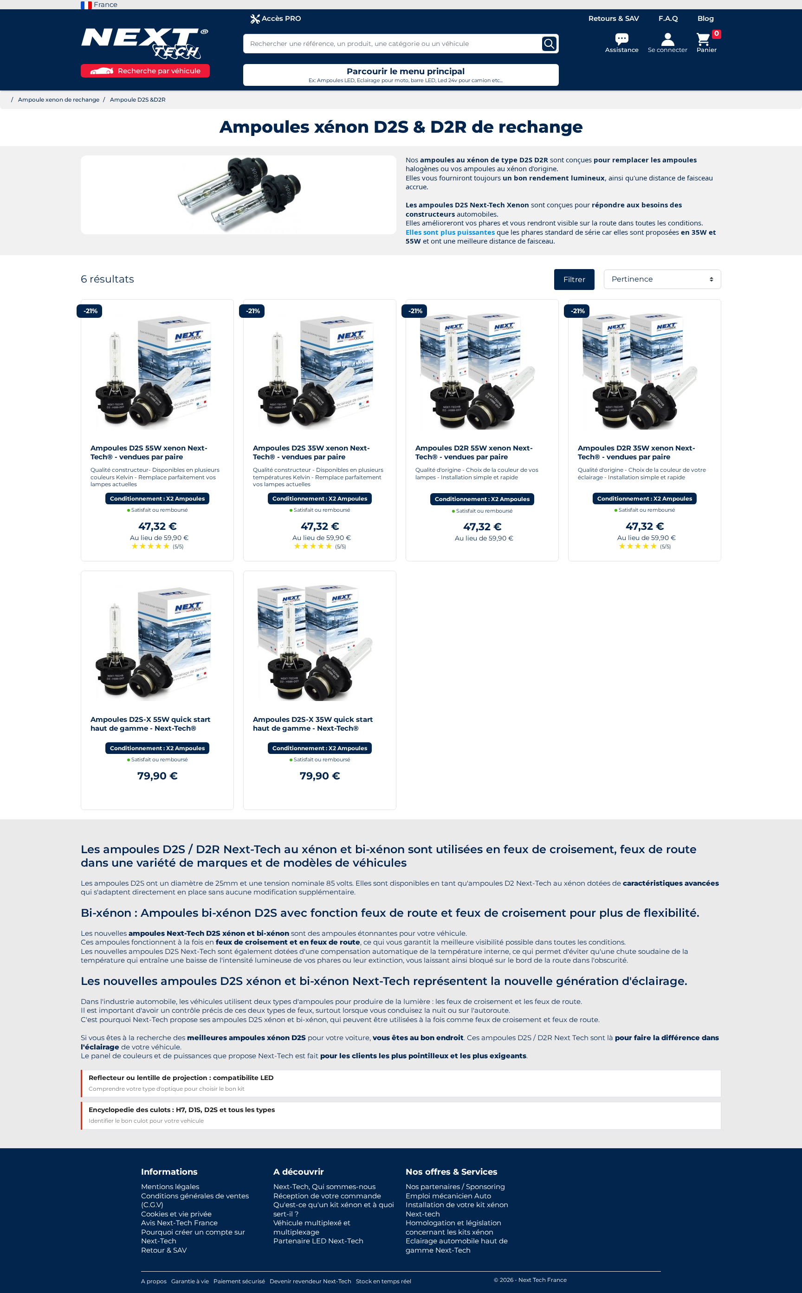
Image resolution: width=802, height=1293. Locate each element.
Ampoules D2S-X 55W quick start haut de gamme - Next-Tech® (151, 724)
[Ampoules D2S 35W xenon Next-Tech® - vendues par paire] (316, 371)
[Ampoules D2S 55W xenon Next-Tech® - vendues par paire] (153, 371)
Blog (706, 18)
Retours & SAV (614, 18)
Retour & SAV (164, 1250)
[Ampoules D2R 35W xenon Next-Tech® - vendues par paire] (640, 371)
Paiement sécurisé (239, 1281)
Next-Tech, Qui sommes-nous (324, 1186)
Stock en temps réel (383, 1281)
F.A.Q (668, 18)
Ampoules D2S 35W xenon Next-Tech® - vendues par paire (311, 453)
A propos (154, 1281)
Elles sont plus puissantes (450, 232)
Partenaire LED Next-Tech (318, 1240)
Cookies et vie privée (176, 1213)
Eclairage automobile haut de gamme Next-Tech (457, 1245)
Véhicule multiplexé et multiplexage (311, 1227)
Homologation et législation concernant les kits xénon (453, 1227)
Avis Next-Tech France (179, 1222)
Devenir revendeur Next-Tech (310, 1281)
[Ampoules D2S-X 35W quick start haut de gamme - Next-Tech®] (316, 641)
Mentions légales (170, 1186)
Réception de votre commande (327, 1195)
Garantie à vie (190, 1281)
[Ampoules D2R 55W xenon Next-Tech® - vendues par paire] (478, 371)
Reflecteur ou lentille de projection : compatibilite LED (181, 1077)
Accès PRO (280, 18)
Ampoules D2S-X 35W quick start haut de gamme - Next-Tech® (313, 724)
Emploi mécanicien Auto (448, 1195)
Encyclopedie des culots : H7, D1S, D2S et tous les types (182, 1109)
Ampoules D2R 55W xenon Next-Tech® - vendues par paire (474, 453)
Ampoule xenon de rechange (58, 99)
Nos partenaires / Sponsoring (455, 1186)
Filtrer (574, 279)
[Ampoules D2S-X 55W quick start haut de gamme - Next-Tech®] (153, 641)
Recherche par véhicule (159, 70)
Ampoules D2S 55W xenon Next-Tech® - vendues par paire (149, 453)
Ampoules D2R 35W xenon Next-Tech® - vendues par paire (636, 453)
